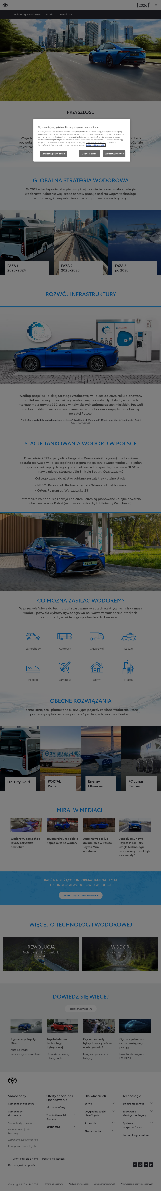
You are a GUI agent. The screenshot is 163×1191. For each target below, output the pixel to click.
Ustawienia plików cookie (53, 153)
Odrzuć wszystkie (89, 153)
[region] (81, 140)
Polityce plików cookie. (95, 145)
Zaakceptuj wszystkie (114, 153)
